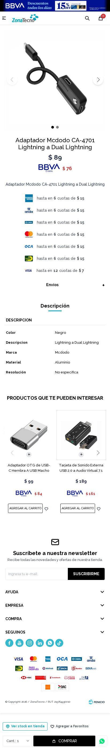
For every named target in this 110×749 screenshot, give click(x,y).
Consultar (102, 741)
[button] (98, 79)
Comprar (67, 741)
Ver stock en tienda (28, 726)
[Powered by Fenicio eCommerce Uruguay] (97, 702)
